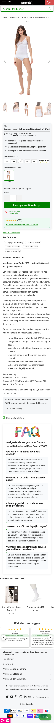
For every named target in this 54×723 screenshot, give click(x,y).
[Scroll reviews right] (50, 637)
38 (7, 161)
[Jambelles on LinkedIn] (25, 696)
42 (20, 161)
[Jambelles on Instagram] (21, 696)
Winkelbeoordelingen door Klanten (22, 224)
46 (34, 161)
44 (27, 161)
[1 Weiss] (9, 175)
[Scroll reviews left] (3, 637)
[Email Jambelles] (30, 696)
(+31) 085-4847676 (40, 697)
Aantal (6, 192)
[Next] (49, 61)
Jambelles (30, 704)
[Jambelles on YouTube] (12, 696)
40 (14, 161)
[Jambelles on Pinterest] (16, 696)
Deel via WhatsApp (14, 418)
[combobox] (27, 9)
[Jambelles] (27, 2)
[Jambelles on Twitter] (7, 696)
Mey (5, 126)
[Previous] (5, 61)
